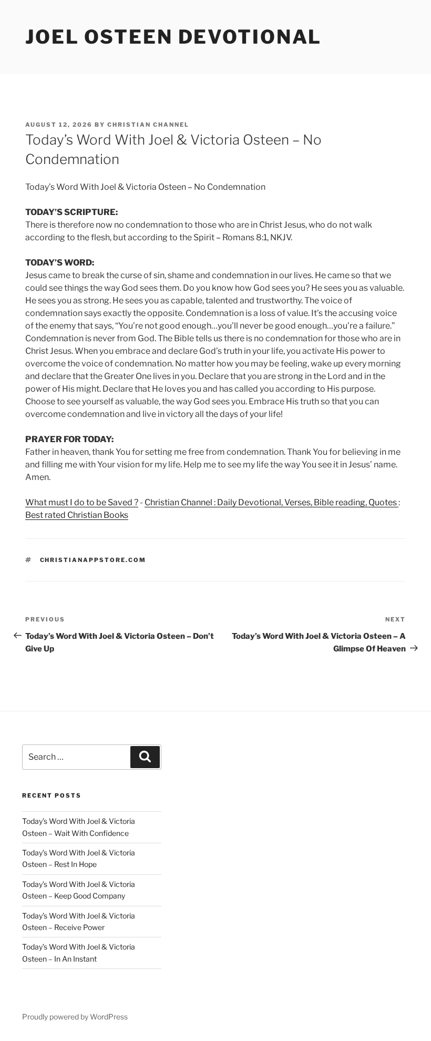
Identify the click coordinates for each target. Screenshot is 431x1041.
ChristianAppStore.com (93, 560)
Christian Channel (148, 124)
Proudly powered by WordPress (75, 1016)
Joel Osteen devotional (173, 36)
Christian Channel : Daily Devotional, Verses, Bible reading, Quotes (271, 502)
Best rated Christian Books (76, 515)
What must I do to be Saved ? (81, 502)
